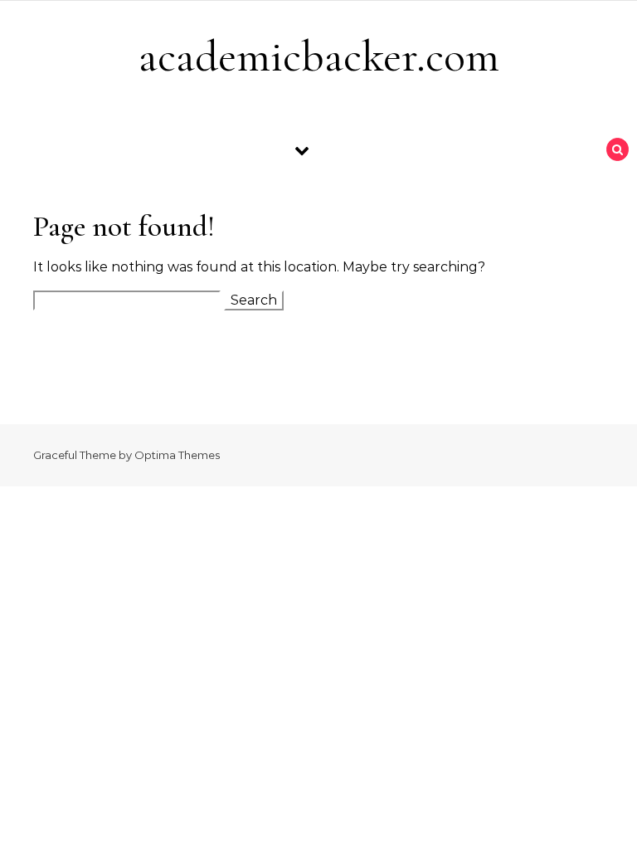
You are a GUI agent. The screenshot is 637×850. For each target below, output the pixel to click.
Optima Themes (177, 455)
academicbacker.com (319, 56)
